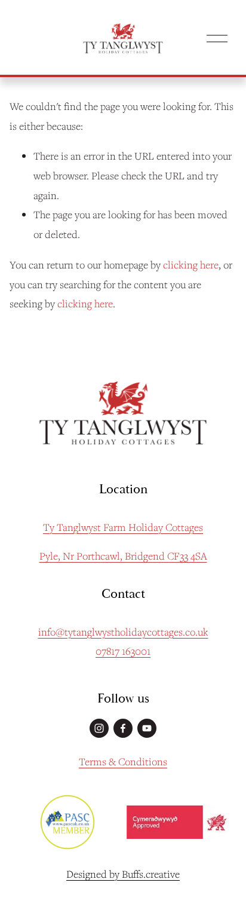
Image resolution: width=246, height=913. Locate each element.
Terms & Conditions (123, 761)
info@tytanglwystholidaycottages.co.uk (123, 632)
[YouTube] (146, 728)
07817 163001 (123, 651)
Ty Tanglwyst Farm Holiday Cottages (123, 527)
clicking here (191, 264)
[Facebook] (123, 728)
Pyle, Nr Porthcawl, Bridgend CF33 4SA (123, 556)
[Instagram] (99, 728)
